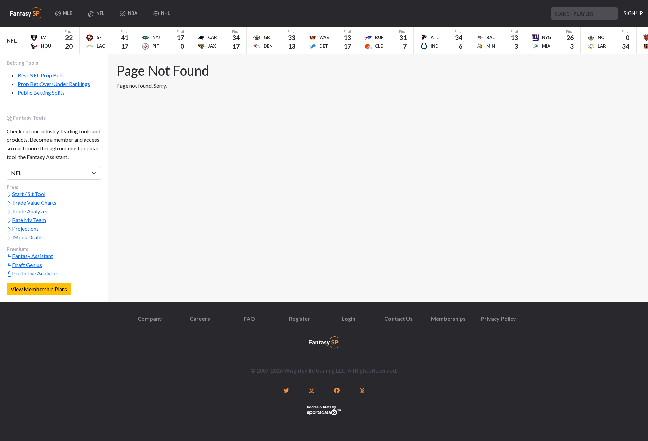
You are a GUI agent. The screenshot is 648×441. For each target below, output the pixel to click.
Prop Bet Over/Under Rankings (54, 84)
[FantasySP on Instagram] (311, 390)
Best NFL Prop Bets (41, 75)
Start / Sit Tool (28, 194)
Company (150, 318)
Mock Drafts (28, 237)
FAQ (249, 318)
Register (299, 318)
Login (348, 318)
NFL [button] (100, 13)
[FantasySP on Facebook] (336, 390)
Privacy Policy (498, 318)
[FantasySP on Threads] (362, 390)
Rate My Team (29, 220)
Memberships (448, 318)
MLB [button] (67, 13)
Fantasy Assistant (32, 256)
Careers (200, 318)
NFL (12, 40)
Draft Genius (27, 264)
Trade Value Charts (34, 202)
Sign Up (633, 13)
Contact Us (398, 318)
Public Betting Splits (41, 92)
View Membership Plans (39, 289)
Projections (25, 228)
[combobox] (584, 13)
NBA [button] (132, 13)
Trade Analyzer (30, 211)
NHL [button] (165, 13)
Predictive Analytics (35, 273)
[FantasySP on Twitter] (286, 390)
